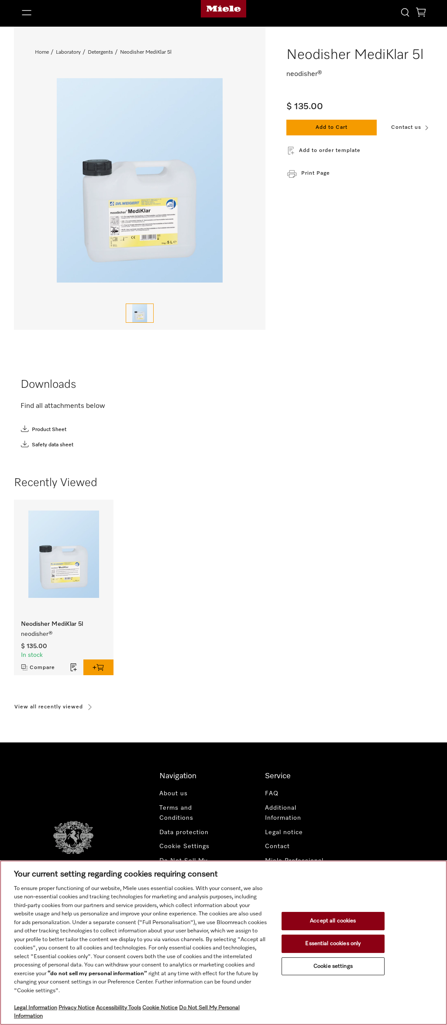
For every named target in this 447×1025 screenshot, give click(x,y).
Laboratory (68, 52)
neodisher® (37, 634)
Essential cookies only (333, 943)
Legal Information (35, 1008)
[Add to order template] (74, 667)
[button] (84, 12)
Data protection (184, 832)
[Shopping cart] (421, 14)
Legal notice (284, 832)
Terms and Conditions (176, 813)
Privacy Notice (76, 1008)
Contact (277, 846)
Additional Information (283, 813)
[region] (223, 942)
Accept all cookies (333, 921)
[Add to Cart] (98, 667)
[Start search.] (405, 12)
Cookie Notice (160, 1008)
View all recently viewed (48, 707)
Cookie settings (333, 966)
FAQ (272, 793)
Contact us (406, 127)
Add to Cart (331, 127)
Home (42, 52)
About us (173, 793)
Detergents (100, 52)
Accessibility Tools (118, 1008)
